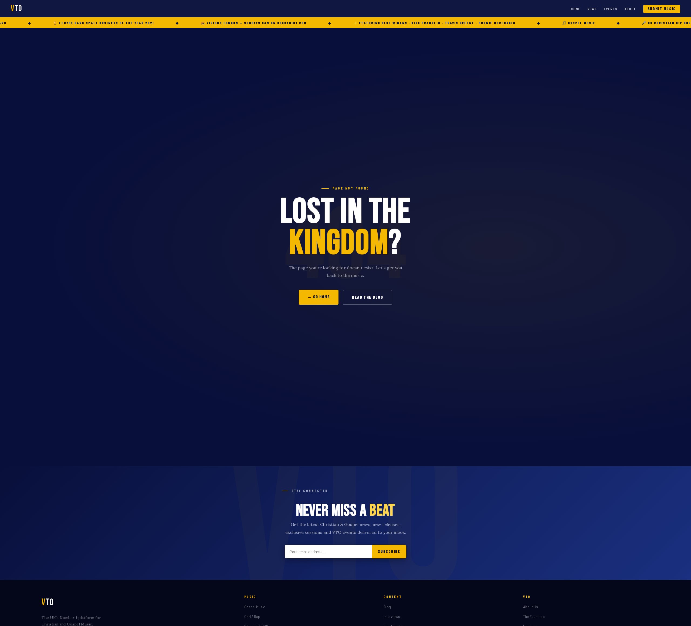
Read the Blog (367, 297)
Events (611, 8)
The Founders (534, 616)
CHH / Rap (252, 616)
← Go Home (318, 296)
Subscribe (389, 551)
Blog (387, 606)
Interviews (392, 616)
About (630, 8)
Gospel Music (254, 606)
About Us (530, 606)
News (592, 8)
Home (575, 8)
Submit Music (662, 8)
